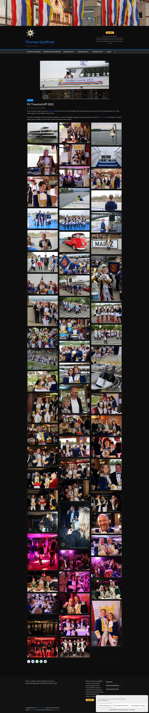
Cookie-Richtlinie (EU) (112, 689)
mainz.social (28, 683)
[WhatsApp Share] (37, 661)
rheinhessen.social (47, 683)
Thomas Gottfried (39, 42)
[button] (74, 52)
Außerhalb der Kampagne (52, 52)
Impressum (132, 709)
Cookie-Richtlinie (113, 709)
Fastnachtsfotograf (34, 52)
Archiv (109, 52)
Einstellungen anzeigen (138, 705)
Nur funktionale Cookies (121, 705)
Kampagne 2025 (83, 52)
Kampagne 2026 (68, 52)
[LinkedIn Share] (41, 661)
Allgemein (30, 100)
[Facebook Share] (28, 661)
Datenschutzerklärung (123, 709)
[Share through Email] (45, 661)
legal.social (36, 683)
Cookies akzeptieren (105, 705)
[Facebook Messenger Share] (32, 661)
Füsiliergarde (51, 111)
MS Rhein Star (102, 117)
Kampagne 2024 (97, 52)
